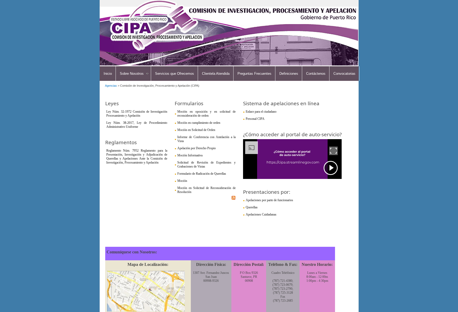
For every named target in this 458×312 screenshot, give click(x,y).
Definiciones (288, 74)
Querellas (252, 207)
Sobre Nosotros (132, 74)
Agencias (111, 85)
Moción (182, 181)
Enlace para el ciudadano (261, 111)
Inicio (108, 74)
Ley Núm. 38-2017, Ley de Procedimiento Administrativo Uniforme (137, 125)
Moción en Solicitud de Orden (196, 130)
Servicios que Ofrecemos (174, 74)
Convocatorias (344, 74)
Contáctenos (315, 74)
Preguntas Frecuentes (254, 74)
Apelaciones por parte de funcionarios (269, 200)
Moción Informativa (189, 155)
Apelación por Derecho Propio (196, 148)
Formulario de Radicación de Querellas (201, 173)
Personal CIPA (255, 119)
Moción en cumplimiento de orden (198, 123)
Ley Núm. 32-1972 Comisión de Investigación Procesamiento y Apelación (137, 113)
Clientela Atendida (216, 74)
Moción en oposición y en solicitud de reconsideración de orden (206, 113)
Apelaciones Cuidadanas (261, 214)
